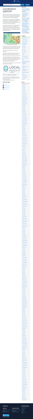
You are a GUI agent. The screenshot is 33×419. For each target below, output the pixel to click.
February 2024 (24, 135)
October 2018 (24, 243)
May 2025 (23, 109)
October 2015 (24, 304)
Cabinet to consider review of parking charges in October (25, 14)
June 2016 (23, 291)
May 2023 (23, 150)
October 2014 (24, 325)
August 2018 (24, 247)
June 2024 (23, 128)
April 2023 (23, 152)
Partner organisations (25, 72)
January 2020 (24, 218)
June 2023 (23, 148)
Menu (28, 4)
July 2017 (23, 269)
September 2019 (24, 225)
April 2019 (23, 233)
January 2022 (24, 177)
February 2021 (24, 196)
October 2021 (24, 182)
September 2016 (24, 286)
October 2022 (24, 162)
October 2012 (24, 365)
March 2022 (24, 174)
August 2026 (24, 84)
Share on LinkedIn (6, 87)
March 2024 (24, 133)
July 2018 (23, 248)
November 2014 (24, 323)
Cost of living (24, 51)
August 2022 (24, 165)
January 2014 (24, 340)
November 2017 (24, 262)
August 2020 (24, 206)
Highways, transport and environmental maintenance (25, 62)
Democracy (24, 52)
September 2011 (24, 387)
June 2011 (23, 392)
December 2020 (24, 199)
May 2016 (23, 292)
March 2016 (24, 296)
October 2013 (24, 345)
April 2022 (23, 172)
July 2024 (23, 126)
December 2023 (24, 138)
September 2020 (24, 204)
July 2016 (23, 289)
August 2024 (24, 125)
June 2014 (23, 331)
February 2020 (24, 216)
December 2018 (24, 240)
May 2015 (23, 313)
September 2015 (24, 306)
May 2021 (23, 191)
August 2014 (24, 328)
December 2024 (24, 118)
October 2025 (24, 101)
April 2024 (23, 131)
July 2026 (23, 86)
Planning (23, 73)
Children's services (25, 41)
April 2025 (23, 111)
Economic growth (24, 56)
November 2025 (24, 99)
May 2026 (23, 89)
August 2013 (24, 348)
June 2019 (23, 230)
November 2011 (24, 384)
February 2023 (24, 155)
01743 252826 (7, 411)
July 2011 (23, 391)
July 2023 (23, 147)
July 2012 (23, 370)
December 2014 (24, 321)
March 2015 (24, 316)
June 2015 (23, 311)
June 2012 (23, 372)
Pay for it (23, 409)
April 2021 (23, 192)
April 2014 (23, 335)
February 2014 (24, 338)
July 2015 (23, 309)
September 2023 (24, 143)
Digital (23, 54)
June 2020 (23, 209)
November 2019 (24, 221)
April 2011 (23, 396)
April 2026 (23, 91)
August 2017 (24, 267)
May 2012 (23, 374)
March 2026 (24, 92)
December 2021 (24, 179)
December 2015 (24, 301)
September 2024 (24, 123)
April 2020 (23, 213)
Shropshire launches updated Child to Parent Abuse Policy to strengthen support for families (25, 24)
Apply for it (23, 408)
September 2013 (24, 347)
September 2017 (24, 265)
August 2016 (24, 287)
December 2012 (24, 362)
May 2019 (23, 231)
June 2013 (23, 352)
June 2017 (23, 270)
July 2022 (23, 167)
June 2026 (23, 87)
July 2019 (23, 228)
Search (22, 4)
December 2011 (24, 382)
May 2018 (23, 252)
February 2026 (24, 94)
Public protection (24, 75)
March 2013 (24, 357)
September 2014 (24, 326)
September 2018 (24, 245)
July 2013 (23, 350)
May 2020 (23, 211)
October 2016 (24, 284)
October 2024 (24, 121)
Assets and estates (25, 39)
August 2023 (24, 145)
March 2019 (24, 235)
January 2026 (24, 96)
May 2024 (23, 130)
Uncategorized (24, 77)
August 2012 (24, 369)
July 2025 (23, 106)
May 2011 (23, 394)
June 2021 (23, 189)
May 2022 (23, 170)
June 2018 (23, 250)
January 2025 (24, 116)
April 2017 (23, 274)
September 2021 (24, 184)
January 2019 (24, 238)
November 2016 (24, 282)
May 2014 (23, 333)
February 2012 (24, 379)
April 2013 (23, 355)
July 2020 (23, 208)
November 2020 (24, 201)
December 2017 (24, 260)
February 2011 (24, 399)
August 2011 (24, 389)
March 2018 (24, 255)
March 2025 (24, 113)
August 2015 (24, 308)
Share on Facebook (7, 85)
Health (23, 59)
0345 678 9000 (16, 411)
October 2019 (24, 223)
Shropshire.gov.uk (24, 407)
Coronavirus (24, 47)
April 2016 (23, 294)
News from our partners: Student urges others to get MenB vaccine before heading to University (25, 30)
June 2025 (23, 108)
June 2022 (23, 169)
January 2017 (24, 279)
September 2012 (24, 367)
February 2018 (24, 257)
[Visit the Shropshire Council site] (6, 415)
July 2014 (23, 330)
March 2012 (24, 377)
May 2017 (23, 272)
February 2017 (24, 277)
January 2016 (24, 299)
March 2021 (24, 194)
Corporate (8, 12)
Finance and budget (25, 57)
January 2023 (24, 157)
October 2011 (24, 386)
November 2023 (24, 140)
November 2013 (24, 343)
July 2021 (23, 187)
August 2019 (24, 226)
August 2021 (24, 186)
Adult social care (24, 38)
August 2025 (24, 104)
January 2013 (24, 360)
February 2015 (24, 318)
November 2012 (24, 364)
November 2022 (24, 160)
